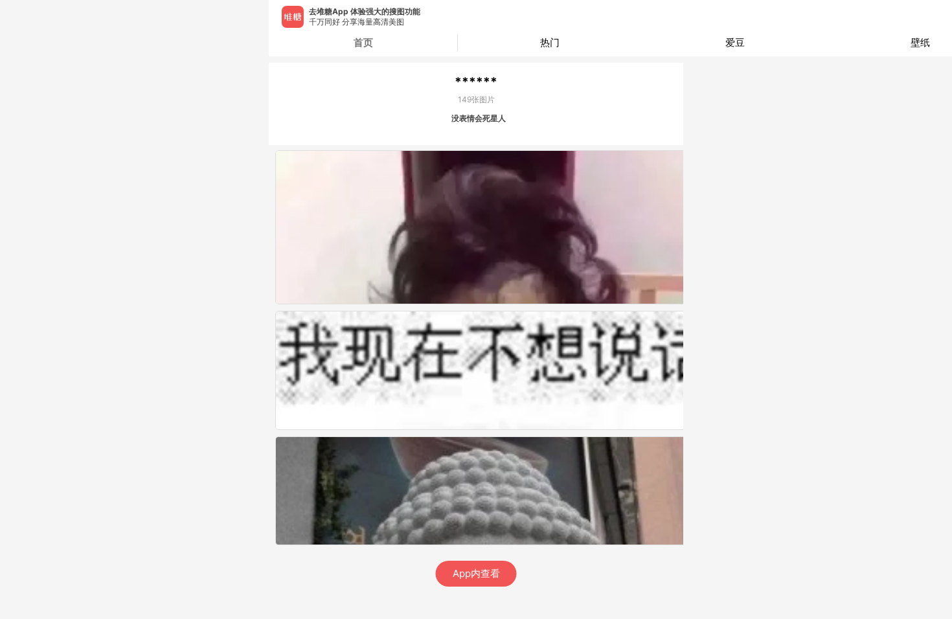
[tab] (550, 42)
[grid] (479, 373)
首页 (363, 42)
